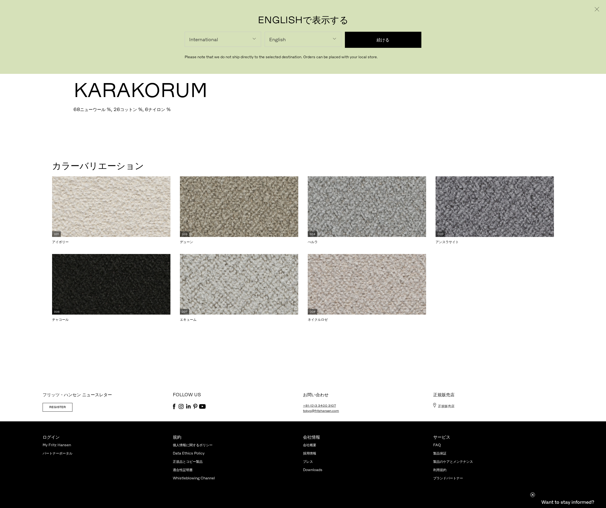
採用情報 (309, 453)
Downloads (312, 470)
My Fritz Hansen (57, 445)
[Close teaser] (532, 494)
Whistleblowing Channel (194, 478)
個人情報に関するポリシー (193, 445)
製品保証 (439, 453)
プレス (308, 461)
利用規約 (439, 470)
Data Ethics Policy (189, 453)
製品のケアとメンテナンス (453, 461)
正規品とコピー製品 (188, 461)
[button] (567, 502)
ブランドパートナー (448, 478)
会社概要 (309, 445)
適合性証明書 (183, 470)
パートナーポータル (57, 453)
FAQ (437, 445)
